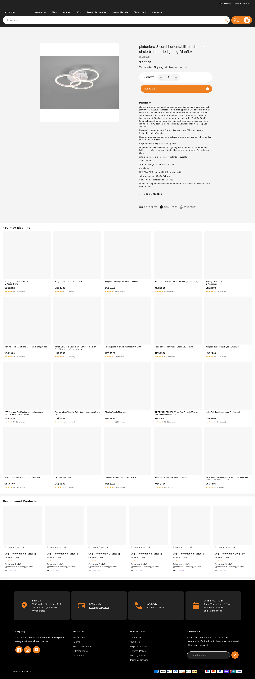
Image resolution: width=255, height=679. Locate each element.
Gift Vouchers (80, 651)
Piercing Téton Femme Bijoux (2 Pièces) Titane (16, 283)
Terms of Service (139, 660)
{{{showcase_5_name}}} (14, 547)
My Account (79, 637)
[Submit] (235, 655)
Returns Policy (138, 651)
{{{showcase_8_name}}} (140, 547)
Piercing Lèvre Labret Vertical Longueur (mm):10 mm (25, 347)
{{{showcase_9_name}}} (182, 547)
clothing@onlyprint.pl (99, 607)
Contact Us (136, 637)
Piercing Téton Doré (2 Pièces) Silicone (214, 283)
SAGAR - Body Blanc (63, 477)
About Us (135, 642)
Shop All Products (82, 646)
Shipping (158, 67)
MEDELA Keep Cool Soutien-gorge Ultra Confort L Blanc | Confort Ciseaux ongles (24, 413)
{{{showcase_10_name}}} (224, 547)
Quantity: (149, 77)
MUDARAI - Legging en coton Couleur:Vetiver (224, 412)
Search (76, 642)
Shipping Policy (138, 646)
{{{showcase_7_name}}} (98, 547)
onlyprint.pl (9, 12)
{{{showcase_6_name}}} (56, 547)
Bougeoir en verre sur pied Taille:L (68, 282)
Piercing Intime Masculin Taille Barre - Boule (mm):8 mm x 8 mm (77, 413)
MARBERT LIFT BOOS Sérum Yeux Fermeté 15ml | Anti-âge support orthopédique (177, 413)
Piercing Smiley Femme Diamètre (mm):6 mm (123, 347)
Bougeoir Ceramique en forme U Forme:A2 (122, 282)
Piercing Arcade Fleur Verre (116, 412)
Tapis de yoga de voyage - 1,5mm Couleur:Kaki (174, 347)
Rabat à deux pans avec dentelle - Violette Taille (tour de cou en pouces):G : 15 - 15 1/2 (227, 478)
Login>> (12, 570)
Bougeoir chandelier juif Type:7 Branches (222, 347)
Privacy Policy (138, 655)
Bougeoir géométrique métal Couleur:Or (171, 477)
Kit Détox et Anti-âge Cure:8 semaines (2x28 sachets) (176, 282)
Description (145, 102)
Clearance (78, 655)
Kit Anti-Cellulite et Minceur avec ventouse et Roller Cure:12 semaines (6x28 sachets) (75, 348)
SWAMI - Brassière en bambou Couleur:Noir (22, 477)
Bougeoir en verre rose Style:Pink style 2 (121, 477)
